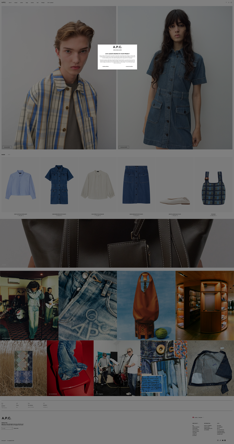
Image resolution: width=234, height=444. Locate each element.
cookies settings (105, 66)
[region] (117, 57)
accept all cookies (129, 66)
